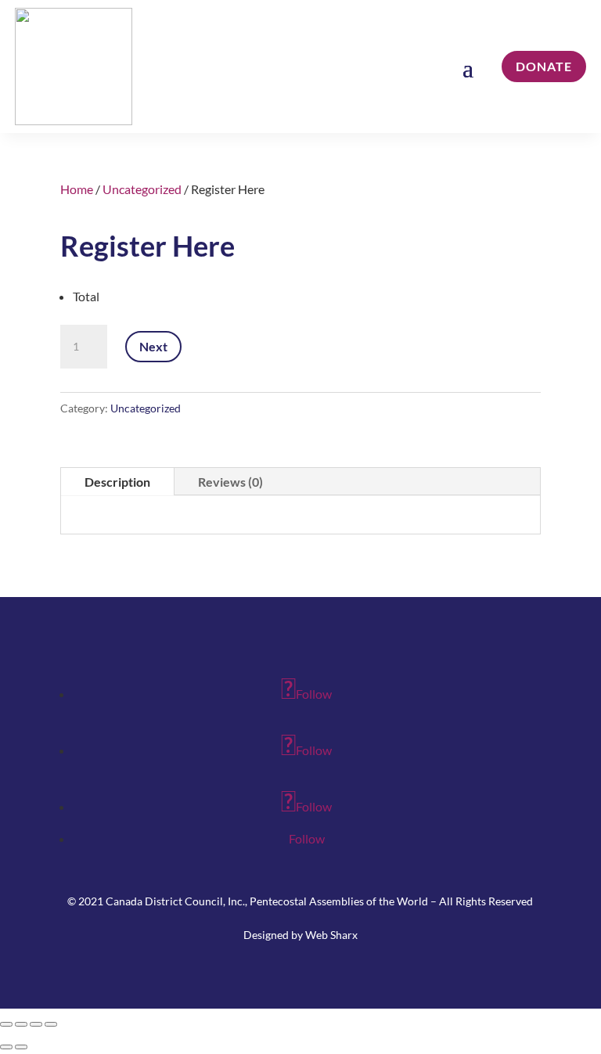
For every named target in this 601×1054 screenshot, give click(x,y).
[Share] (36, 1024)
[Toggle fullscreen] (21, 1024)
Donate (544, 66)
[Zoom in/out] (6, 1024)
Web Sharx (331, 934)
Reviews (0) (230, 481)
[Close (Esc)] (51, 1024)
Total (86, 296)
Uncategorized (142, 189)
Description (117, 481)
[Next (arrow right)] (21, 1047)
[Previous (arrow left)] (6, 1047)
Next (153, 346)
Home (76, 189)
